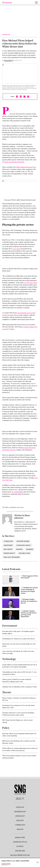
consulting (8, 541)
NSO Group (8, 549)
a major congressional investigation (14, 162)
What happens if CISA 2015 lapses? (29, 577)
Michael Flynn (24, 553)
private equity (9, 553)
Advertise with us (20, 842)
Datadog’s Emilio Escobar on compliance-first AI (29, 601)
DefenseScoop (20, 811)
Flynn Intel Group (23, 545)
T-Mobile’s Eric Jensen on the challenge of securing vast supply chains (29, 590)
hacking (19, 549)
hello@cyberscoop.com (20, 855)
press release (17, 249)
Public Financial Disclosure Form (26, 167)
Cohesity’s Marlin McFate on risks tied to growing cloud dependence (28, 613)
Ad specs (20, 846)
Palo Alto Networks (12, 557)
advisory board (23, 541)
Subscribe (6, 864)
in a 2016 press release (30, 283)
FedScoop (20, 807)
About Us (20, 798)
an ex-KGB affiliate (17, 492)
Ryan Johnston (8, 60)
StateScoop (20, 816)
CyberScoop (20, 825)
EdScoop (20, 820)
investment (8, 545)
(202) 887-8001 (20, 851)
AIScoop (20, 829)
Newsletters (20, 837)
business (29, 549)
